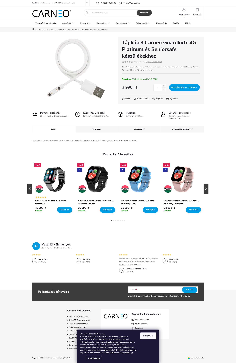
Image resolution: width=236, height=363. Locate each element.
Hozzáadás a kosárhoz (184, 87)
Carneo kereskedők (76, 345)
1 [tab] (111, 220)
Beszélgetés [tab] (139, 129)
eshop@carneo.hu (142, 319)
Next (206, 189)
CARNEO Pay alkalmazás (78, 324)
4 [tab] (118, 220)
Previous (29, 189)
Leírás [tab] (53, 129)
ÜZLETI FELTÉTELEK (77, 327)
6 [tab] (122, 220)
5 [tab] (120, 220)
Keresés (144, 12)
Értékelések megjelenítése (61, 248)
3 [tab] (115, 220)
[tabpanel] (53, 188)
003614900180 (141, 324)
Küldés (189, 290)
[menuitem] (45, 23)
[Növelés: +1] (164, 85)
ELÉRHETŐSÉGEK (76, 341)
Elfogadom (148, 335)
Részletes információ (145, 70)
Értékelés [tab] (97, 129)
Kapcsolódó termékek (181, 129)
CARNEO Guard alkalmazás (65, 3)
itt (132, 352)
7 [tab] (124, 220)
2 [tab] (113, 220)
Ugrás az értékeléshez (154, 62)
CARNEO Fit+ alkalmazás (41, 3)
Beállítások (94, 358)
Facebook (139, 328)
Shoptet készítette (197, 358)
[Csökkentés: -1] (164, 89)
